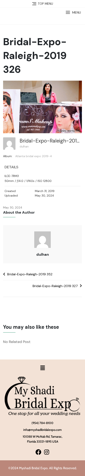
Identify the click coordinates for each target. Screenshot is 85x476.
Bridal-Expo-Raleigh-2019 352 (29, 274)
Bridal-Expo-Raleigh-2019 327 (55, 286)
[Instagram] (46, 452)
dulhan (24, 146)
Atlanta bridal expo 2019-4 (33, 156)
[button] (73, 12)
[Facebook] (38, 452)
